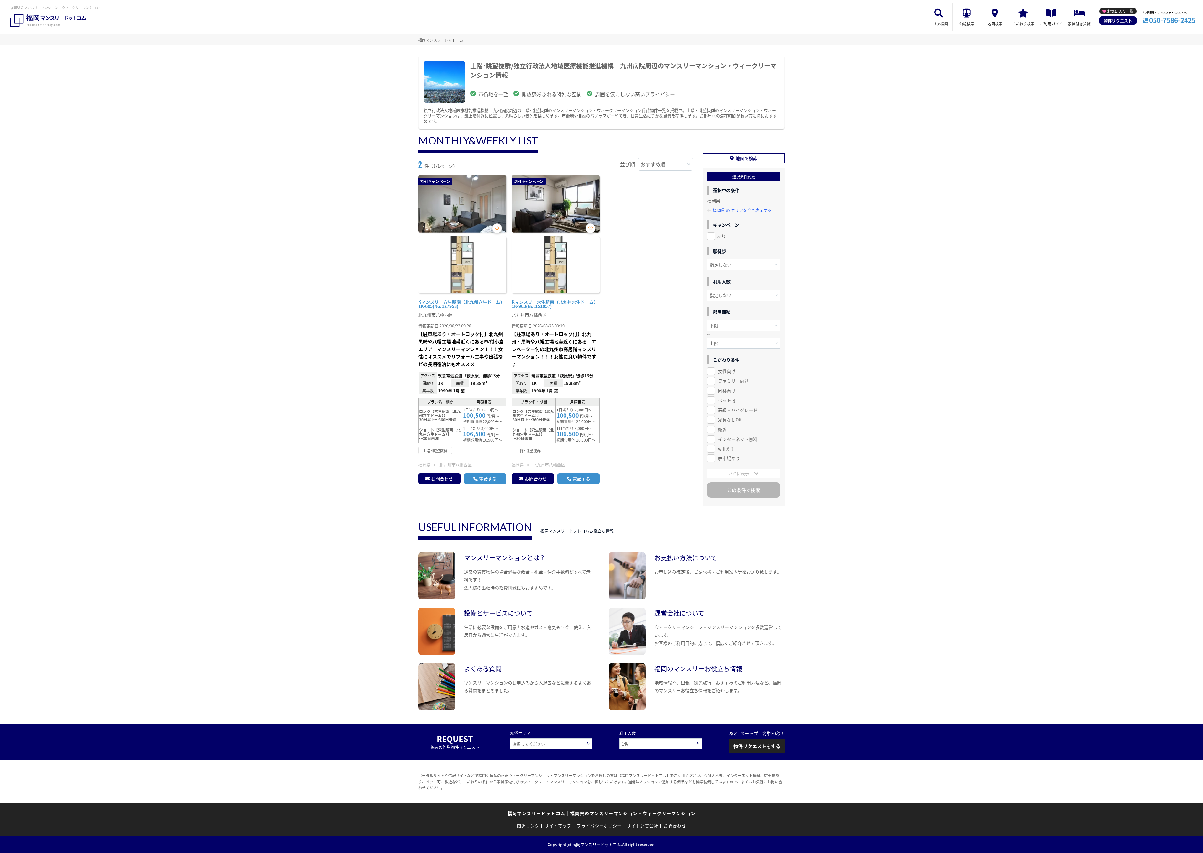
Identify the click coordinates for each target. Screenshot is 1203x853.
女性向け (727, 371)
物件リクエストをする (756, 746)
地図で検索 (747, 158)
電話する (488, 478)
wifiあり (726, 449)
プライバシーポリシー (599, 826)
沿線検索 (966, 23)
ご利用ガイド (1051, 23)
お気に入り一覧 (1120, 11)
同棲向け (727, 390)
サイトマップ (558, 826)
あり (721, 236)
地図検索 (994, 23)
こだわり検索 (1023, 23)
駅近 (722, 429)
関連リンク (528, 826)
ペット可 (727, 400)
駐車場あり (729, 458)
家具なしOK (730, 419)
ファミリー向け (733, 381)
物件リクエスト (1118, 21)
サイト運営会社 (642, 826)
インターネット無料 (738, 439)
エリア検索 (938, 23)
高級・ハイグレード (738, 410)
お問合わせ (442, 478)
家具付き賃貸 (1079, 23)
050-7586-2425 (1172, 20)
